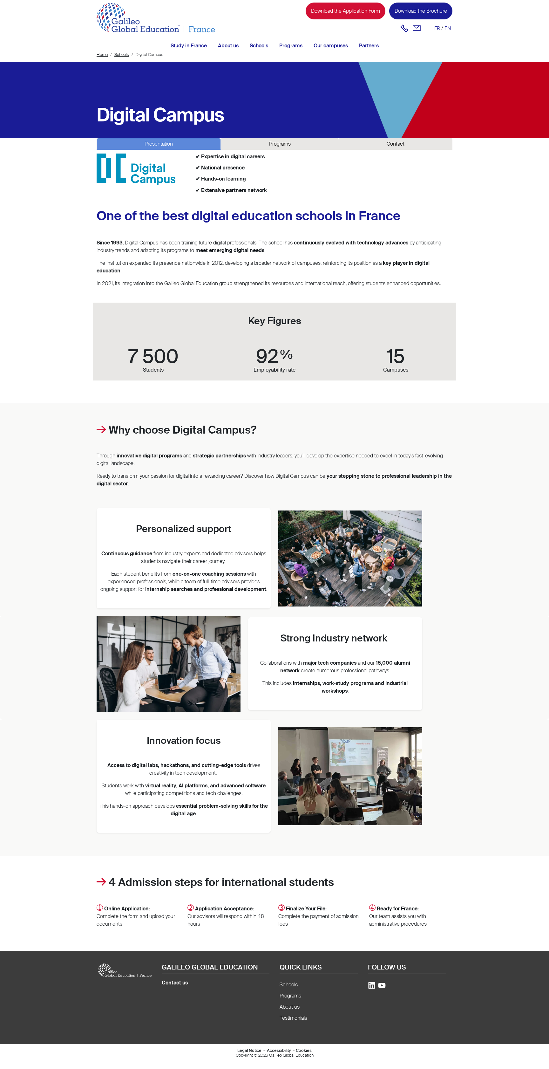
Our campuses (331, 46)
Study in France (189, 46)
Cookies (304, 1050)
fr (437, 28)
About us (228, 46)
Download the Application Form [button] (345, 11)
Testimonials (293, 1018)
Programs (290, 46)
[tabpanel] (274, 177)
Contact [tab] (395, 143)
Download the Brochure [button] (421, 11)
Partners (369, 46)
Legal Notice (249, 1050)
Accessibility (279, 1050)
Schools (259, 46)
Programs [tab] (280, 143)
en (447, 28)
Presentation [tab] (159, 143)
